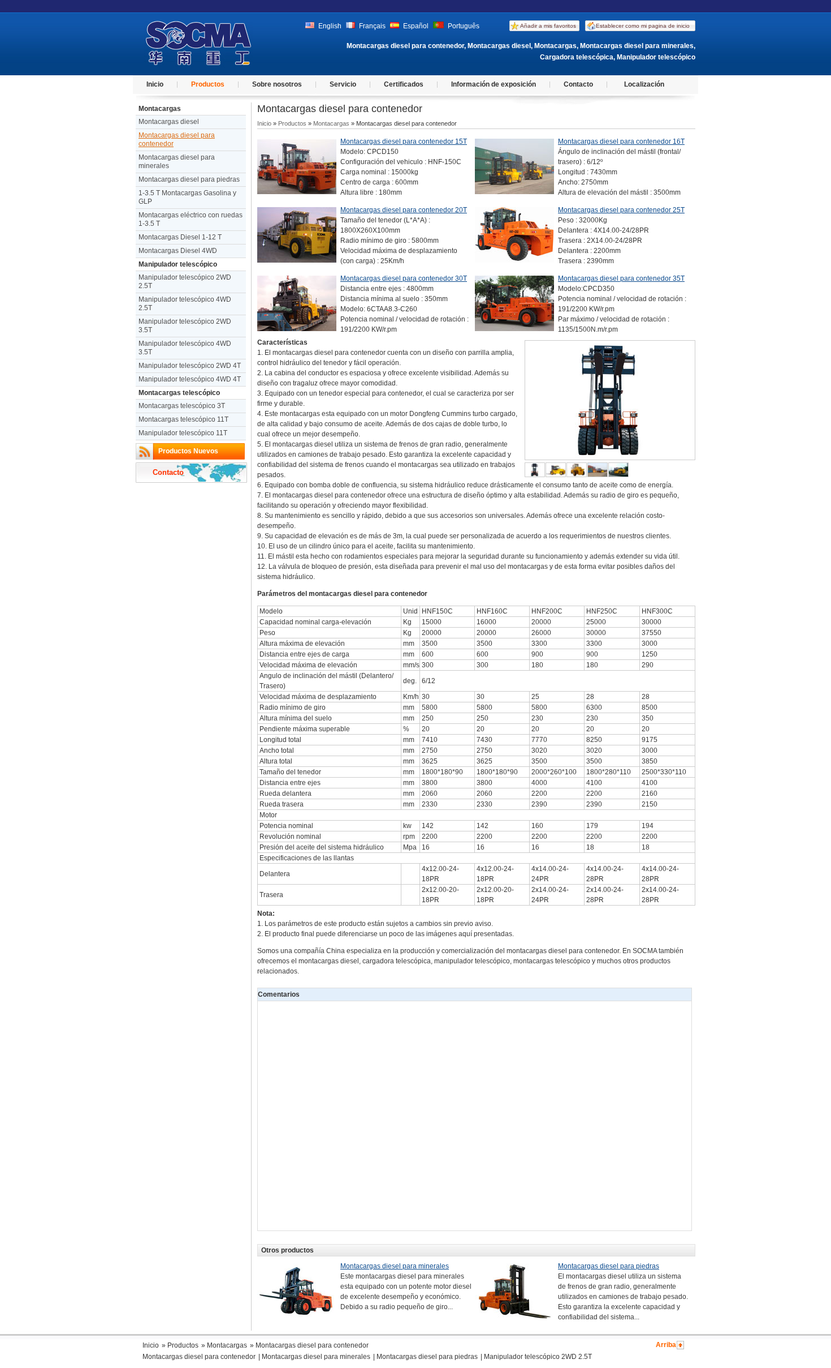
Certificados (403, 84)
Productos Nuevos (188, 451)
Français (371, 26)
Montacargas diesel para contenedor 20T (403, 210)
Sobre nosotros (277, 84)
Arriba (666, 1345)
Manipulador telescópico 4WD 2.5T (184, 303)
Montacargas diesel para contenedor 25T (621, 210)
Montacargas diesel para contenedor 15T (403, 141)
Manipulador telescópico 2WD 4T (189, 366)
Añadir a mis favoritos (548, 26)
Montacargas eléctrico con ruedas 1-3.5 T (190, 219)
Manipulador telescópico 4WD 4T (189, 379)
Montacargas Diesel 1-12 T (180, 237)
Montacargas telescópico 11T (183, 419)
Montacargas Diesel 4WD (177, 251)
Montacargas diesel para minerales (176, 161)
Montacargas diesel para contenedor (176, 139)
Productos (207, 84)
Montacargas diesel (168, 122)
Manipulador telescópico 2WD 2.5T (184, 281)
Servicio (343, 84)
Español (415, 26)
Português (462, 26)
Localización (644, 84)
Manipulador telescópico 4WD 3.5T (184, 348)
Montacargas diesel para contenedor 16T (621, 141)
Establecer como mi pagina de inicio (643, 26)
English (329, 26)
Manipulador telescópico (177, 264)
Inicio (154, 84)
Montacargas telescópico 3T (181, 406)
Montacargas (159, 109)
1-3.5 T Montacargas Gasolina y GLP (187, 197)
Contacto (578, 84)
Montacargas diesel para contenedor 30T (403, 278)
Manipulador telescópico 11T (182, 433)
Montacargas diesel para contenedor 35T (621, 278)
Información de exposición (493, 84)
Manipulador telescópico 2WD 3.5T (184, 326)
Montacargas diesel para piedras (189, 179)
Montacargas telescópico (179, 393)
